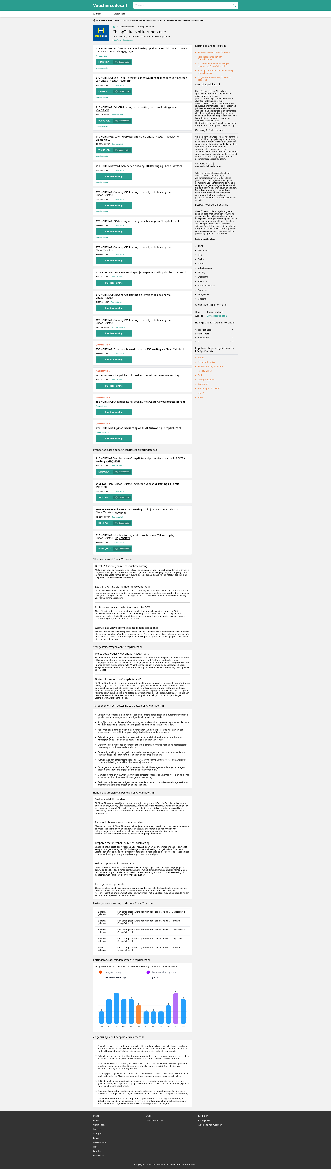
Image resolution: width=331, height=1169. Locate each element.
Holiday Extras (205, 370)
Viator (201, 392)
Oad (200, 375)
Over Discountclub (155, 1120)
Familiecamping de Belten (210, 366)
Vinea (200, 397)
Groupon (97, 1133)
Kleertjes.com (99, 1142)
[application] (142, 1005)
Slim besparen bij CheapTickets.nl (214, 52)
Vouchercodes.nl (110, 5)
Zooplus (97, 1151)
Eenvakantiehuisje (206, 362)
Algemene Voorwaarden (210, 1124)
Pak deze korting (114, 176)
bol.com (97, 1129)
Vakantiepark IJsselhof (209, 388)
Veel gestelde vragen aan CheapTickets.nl (210, 58)
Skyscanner (203, 384)
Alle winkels (98, 1155)
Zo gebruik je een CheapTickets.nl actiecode (214, 78)
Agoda (201, 357)
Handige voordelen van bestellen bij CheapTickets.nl (215, 71)
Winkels (97, 13)
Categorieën (120, 13)
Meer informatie (102, 68)
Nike (95, 1146)
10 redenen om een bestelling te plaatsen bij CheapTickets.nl (213, 65)
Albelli (96, 1120)
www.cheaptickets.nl (217, 316)
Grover (96, 1138)
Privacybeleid (204, 1120)
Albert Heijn (99, 1124)
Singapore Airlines (207, 379)
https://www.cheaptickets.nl (123, 40)
